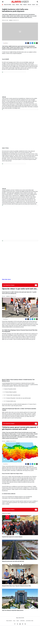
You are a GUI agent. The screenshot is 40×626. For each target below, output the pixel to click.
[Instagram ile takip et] (22, 624)
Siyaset (33, 4)
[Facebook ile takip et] (14, 624)
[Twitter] (28, 43)
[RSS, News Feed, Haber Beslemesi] (25, 624)
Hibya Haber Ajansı (6, 279)
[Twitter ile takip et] (17, 624)
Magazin (25, 4)
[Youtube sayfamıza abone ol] (20, 624)
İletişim (18, 620)
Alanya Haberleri (9, 620)
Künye (14, 620)
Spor (37, 4)
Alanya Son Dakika (7, 4)
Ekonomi (29, 4)
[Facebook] (26, 43)
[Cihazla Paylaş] (37, 43)
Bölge (21, 4)
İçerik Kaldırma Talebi (29, 620)
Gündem (17, 4)
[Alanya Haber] (20, 2)
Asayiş (13, 4)
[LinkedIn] (32, 43)
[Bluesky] (30, 43)
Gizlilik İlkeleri (22, 620)
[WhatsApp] (35, 43)
